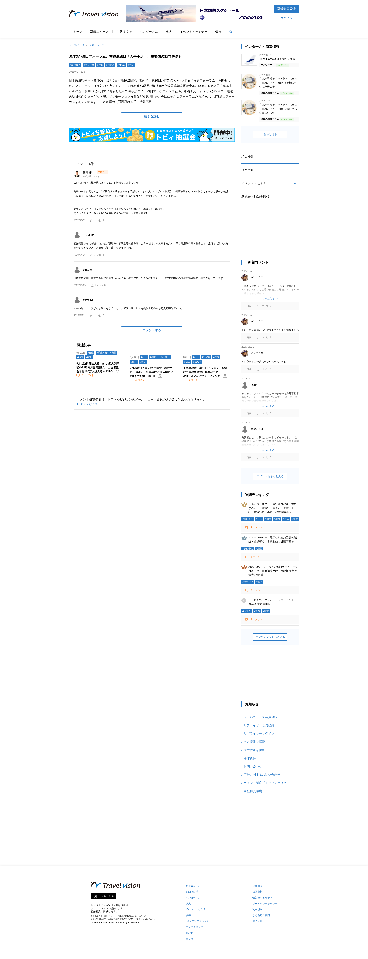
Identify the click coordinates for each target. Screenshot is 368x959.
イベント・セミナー (193, 31)
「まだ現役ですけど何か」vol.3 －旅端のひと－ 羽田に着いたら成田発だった (278, 108)
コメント (88, 375)
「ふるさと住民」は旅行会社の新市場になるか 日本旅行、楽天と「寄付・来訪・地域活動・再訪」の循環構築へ (272, 508)
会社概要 (257, 885)
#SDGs (197, 361)
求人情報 (248, 156)
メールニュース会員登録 (260, 717)
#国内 (216, 357)
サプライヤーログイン (259, 733)
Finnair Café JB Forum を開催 (277, 58)
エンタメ (191, 939)
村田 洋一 (89, 172)
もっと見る (270, 134)
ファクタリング (194, 927)
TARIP (189, 933)
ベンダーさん (149, 31)
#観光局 (110, 65)
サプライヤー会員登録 (259, 725)
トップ (77, 31)
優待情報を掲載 (254, 750)
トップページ (76, 45)
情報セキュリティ (262, 897)
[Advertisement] (270, 235)
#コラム (246, 611)
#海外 (80, 357)
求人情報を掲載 (254, 741)
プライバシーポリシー (264, 903)
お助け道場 (124, 31)
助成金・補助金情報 (255, 196)
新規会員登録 (286, 8)
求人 (169, 31)
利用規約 (257, 909)
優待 (218, 31)
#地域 (277, 519)
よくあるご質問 (261, 915)
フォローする (106, 896)
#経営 (295, 519)
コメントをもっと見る (270, 476)
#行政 (100, 65)
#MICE (121, 65)
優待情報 (248, 170)
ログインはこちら (89, 404)
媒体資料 (250, 758)
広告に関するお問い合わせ (262, 774)
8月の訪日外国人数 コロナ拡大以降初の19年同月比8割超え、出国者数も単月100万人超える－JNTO (97, 367)
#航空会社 (89, 65)
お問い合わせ (253, 766)
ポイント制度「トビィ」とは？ (265, 782)
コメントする (152, 330)
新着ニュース (99, 31)
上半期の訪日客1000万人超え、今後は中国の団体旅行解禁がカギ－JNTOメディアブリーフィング (205, 372)
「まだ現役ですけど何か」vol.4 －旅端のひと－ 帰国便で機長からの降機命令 (278, 82)
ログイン (286, 18)
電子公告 (257, 921)
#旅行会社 (75, 65)
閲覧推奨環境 (253, 791)
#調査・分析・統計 (106, 352)
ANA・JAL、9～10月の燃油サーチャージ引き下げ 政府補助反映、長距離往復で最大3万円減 (273, 570)
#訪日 (131, 65)
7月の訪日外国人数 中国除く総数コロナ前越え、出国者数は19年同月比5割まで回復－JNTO (151, 372)
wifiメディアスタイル (197, 921)
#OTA (286, 519)
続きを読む (151, 116)
